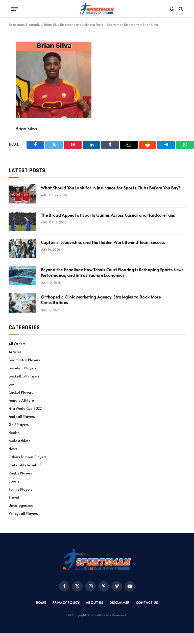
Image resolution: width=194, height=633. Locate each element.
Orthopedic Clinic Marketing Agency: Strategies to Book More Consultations (101, 299)
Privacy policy (66, 602)
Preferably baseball (25, 465)
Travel (14, 497)
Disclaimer (120, 602)
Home (41, 602)
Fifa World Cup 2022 (25, 408)
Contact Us (147, 602)
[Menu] (14, 9)
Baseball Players (22, 368)
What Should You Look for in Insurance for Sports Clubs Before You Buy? (110, 187)
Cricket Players (21, 392)
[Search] (180, 9)
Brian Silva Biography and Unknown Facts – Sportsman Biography (91, 24)
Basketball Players (24, 376)
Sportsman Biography (24, 24)
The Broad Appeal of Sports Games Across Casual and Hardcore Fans (108, 215)
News (13, 448)
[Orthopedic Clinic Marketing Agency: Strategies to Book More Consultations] (22, 303)
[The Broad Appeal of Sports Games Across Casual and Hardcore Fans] (22, 221)
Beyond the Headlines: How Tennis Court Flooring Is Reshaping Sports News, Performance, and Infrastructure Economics (112, 272)
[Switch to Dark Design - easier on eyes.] (172, 9)
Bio (11, 384)
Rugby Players (20, 473)
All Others (17, 343)
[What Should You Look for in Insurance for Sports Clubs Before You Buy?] (22, 194)
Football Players (22, 416)
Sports (14, 481)
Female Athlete (21, 400)
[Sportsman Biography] (97, 9)
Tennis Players (20, 489)
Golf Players (19, 424)
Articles (15, 351)
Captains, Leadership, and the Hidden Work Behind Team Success (103, 242)
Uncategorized (21, 505)
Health (14, 432)
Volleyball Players (23, 513)
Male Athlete (20, 440)
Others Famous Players (27, 456)
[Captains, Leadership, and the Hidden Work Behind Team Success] (22, 248)
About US (94, 602)
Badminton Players (24, 360)
